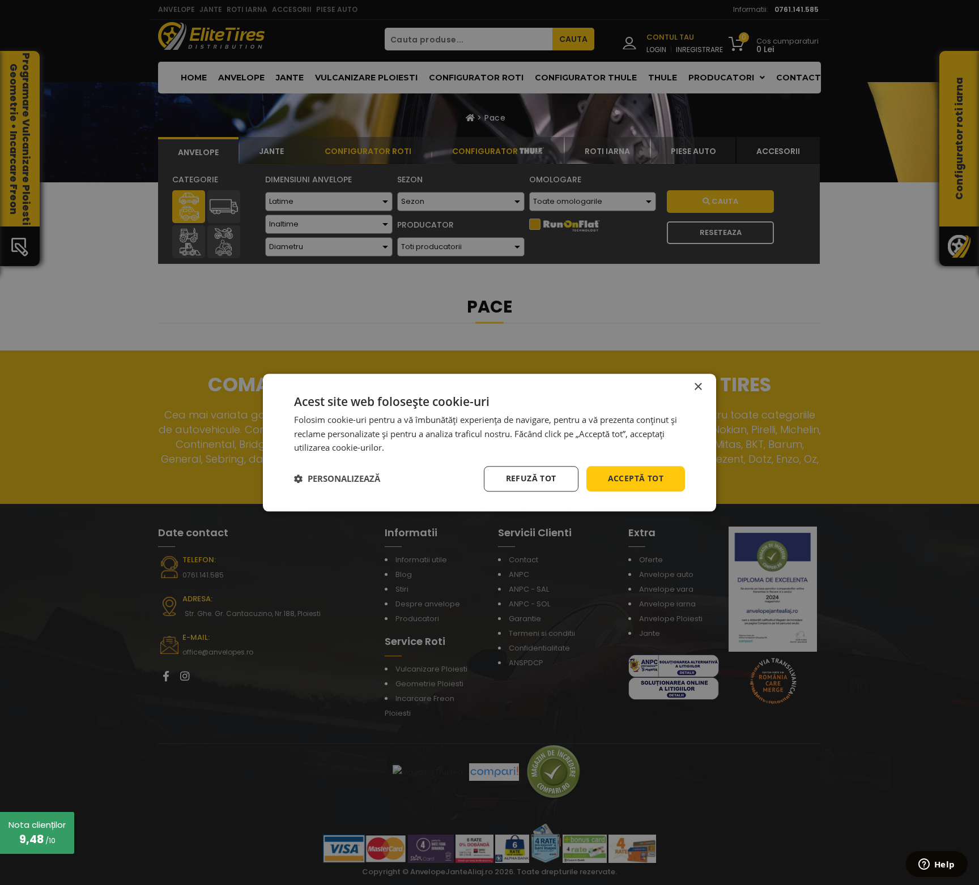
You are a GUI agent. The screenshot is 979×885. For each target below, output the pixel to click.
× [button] (697, 387)
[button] (337, 479)
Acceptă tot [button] (635, 478)
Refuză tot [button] (531, 478)
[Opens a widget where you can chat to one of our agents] (936, 865)
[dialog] (489, 442)
